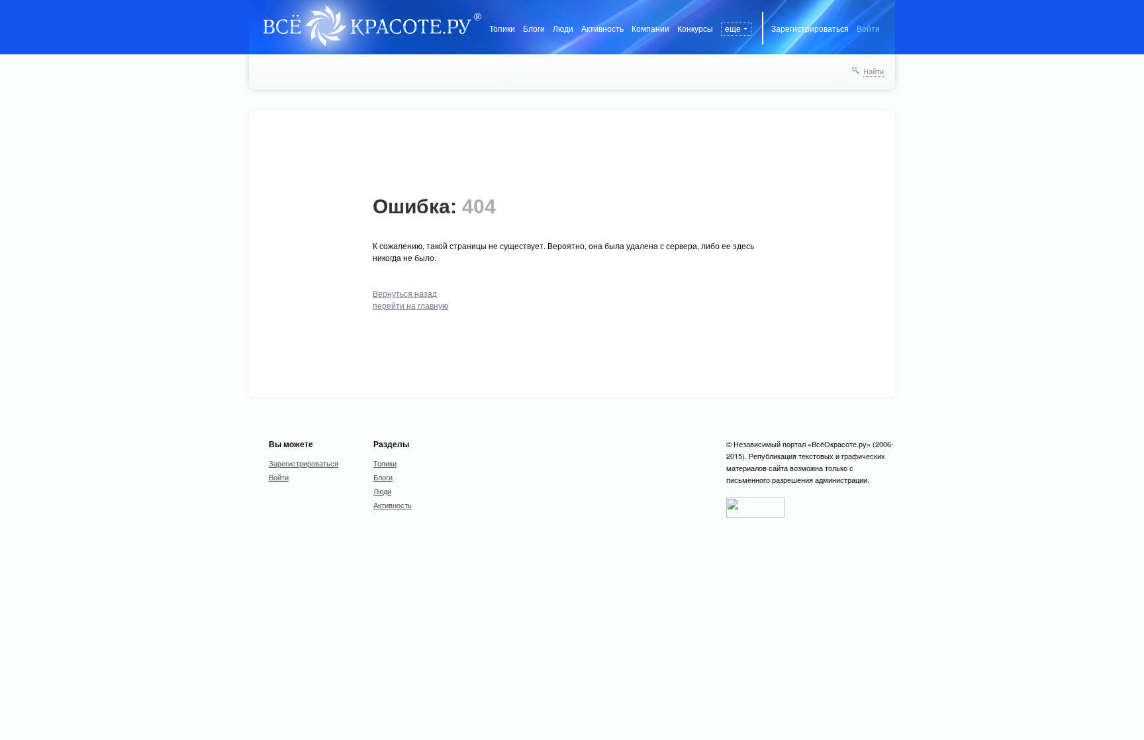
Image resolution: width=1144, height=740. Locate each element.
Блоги (534, 28)
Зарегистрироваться (810, 28)
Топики (502, 28)
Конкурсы (695, 28)
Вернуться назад (405, 293)
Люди (563, 28)
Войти (868, 28)
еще (733, 28)
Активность (602, 28)
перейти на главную (410, 305)
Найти (873, 71)
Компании (650, 28)
